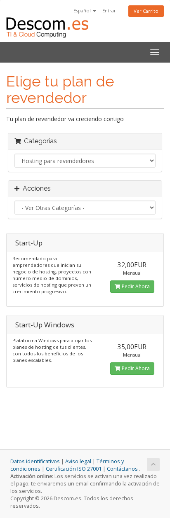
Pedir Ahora (135, 286)
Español (82, 10)
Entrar (109, 10)
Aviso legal (78, 461)
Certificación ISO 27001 (74, 468)
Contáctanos (122, 468)
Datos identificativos (35, 461)
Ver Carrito (146, 11)
